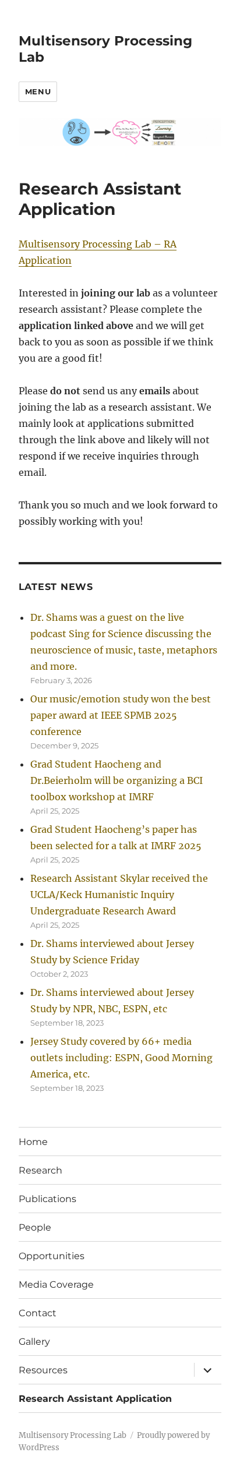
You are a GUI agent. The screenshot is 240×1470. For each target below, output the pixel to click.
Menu (38, 91)
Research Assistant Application (95, 1398)
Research (40, 1170)
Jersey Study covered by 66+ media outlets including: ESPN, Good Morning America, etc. (121, 1058)
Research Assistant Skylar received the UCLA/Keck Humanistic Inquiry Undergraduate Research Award (119, 894)
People (35, 1227)
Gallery (34, 1341)
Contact (38, 1313)
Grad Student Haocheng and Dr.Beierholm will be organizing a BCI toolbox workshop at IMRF (116, 780)
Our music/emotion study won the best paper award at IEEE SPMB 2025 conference (120, 715)
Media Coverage (56, 1284)
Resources (43, 1370)
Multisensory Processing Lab (72, 1435)
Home (33, 1141)
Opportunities (51, 1255)
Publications (47, 1198)
